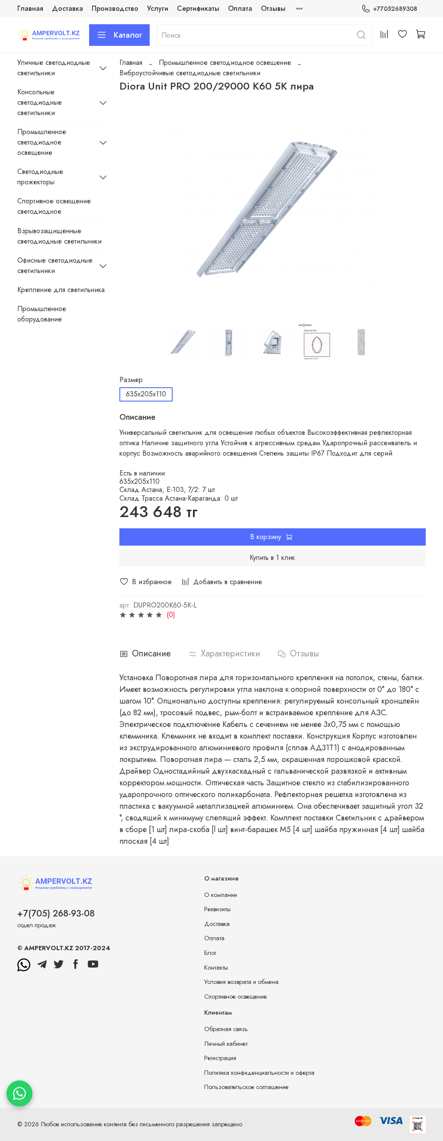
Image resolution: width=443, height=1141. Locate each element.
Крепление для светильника (61, 290)
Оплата (240, 8)
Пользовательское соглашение (246, 1087)
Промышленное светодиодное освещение (225, 62)
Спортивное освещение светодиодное (54, 206)
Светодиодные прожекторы (40, 177)
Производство (115, 8)
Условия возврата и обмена (241, 981)
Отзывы (273, 8)
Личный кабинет (225, 1043)
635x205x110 (146, 394)
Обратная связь (226, 1029)
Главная (30, 8)
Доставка (67, 8)
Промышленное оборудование (41, 314)
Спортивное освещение (235, 996)
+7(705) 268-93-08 (56, 913)
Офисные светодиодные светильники (55, 265)
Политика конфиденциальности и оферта (259, 1072)
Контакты (216, 967)
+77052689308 (395, 8)
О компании (220, 894)
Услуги (157, 8)
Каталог (128, 35)
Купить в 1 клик (272, 557)
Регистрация (220, 1058)
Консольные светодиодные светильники (39, 102)
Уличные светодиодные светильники (53, 68)
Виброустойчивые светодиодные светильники (189, 73)
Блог (210, 952)
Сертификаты (198, 8)
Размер (131, 380)
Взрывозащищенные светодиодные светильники (59, 236)
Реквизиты (217, 909)
